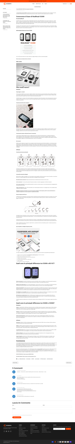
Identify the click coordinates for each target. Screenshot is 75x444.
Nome (13, 405)
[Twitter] (11, 431)
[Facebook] (4, 431)
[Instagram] (6, 431)
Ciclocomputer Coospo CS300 (21, 12)
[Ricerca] (68, 3)
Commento (13, 408)
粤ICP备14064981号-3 (7, 442)
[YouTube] (8, 431)
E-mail (44, 405)
